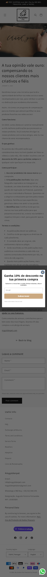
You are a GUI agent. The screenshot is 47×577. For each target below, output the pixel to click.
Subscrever (23, 296)
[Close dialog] (42, 272)
